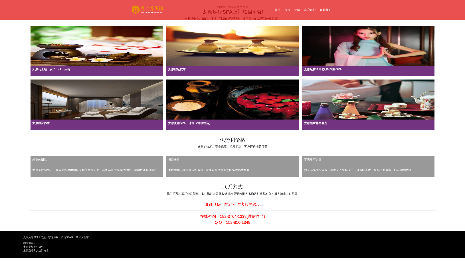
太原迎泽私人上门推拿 (36, 250)
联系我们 (325, 9)
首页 (277, 9)
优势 (297, 9)
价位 (287, 9)
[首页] (147, 10)
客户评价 (310, 9)
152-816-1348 (238, 222)
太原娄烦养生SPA (33, 246)
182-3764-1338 (233, 216)
